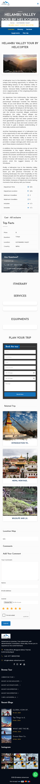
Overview (11, 29)
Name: (3, 583)
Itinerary (20, 29)
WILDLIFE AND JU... (20, 518)
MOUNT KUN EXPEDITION (9, 689)
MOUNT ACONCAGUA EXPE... (10, 681)
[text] (20, 608)
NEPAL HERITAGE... (20, 481)
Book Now (20, 394)
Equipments (16, 33)
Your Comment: (6, 560)
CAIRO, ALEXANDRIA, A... (9, 697)
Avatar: (3, 599)
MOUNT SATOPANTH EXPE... (10, 685)
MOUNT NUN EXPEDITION (9, 693)
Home (12, 23)
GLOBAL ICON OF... (20, 710)
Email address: (6, 591)
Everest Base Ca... (19, 736)
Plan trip (25, 33)
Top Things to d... (19, 718)
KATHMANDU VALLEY (23, 23)
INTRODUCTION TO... (20, 443)
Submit (5, 623)
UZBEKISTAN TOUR (7, 677)
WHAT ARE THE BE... (21, 729)
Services (29, 29)
